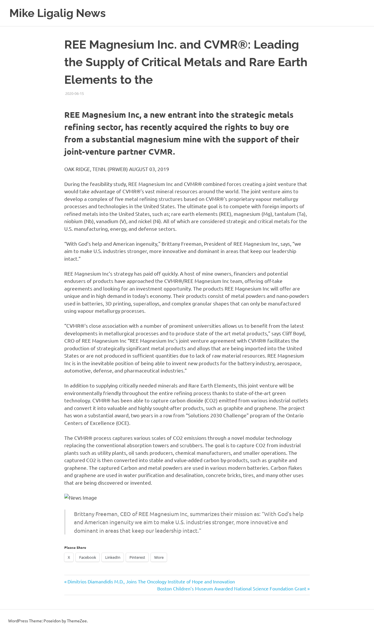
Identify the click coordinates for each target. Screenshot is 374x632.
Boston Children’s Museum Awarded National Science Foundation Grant (231, 588)
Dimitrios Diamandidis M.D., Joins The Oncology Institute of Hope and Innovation (151, 581)
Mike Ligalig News (57, 13)
